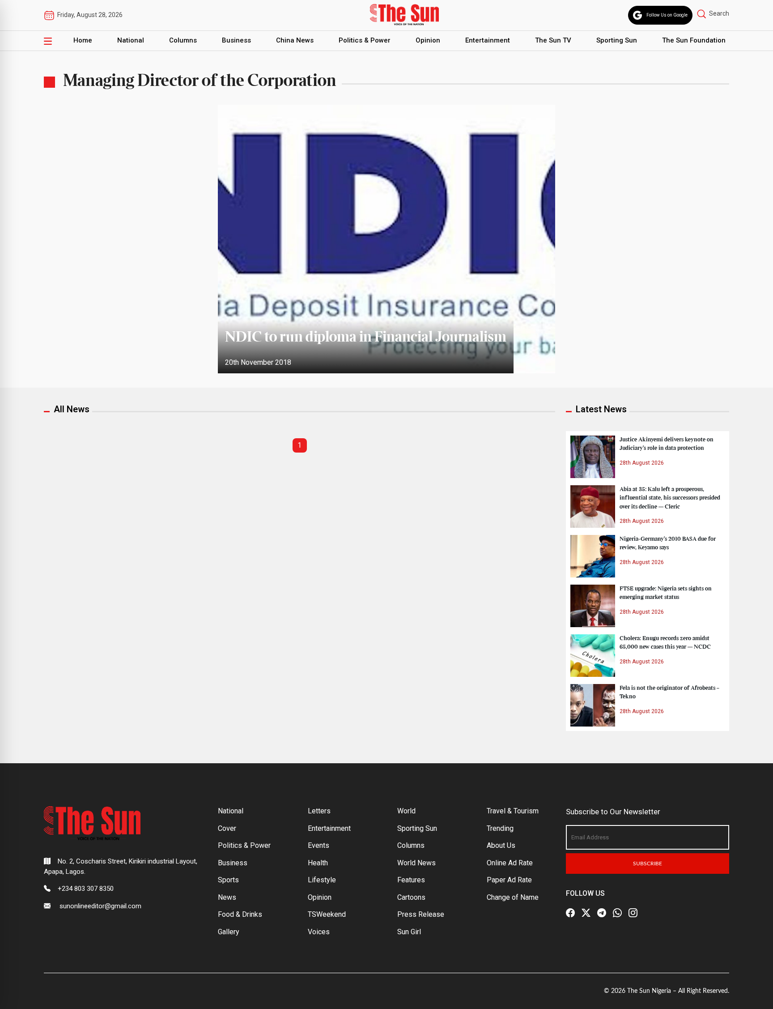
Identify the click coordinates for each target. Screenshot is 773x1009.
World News (416, 863)
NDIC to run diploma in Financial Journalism (365, 337)
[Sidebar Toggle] (48, 41)
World (406, 811)
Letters (319, 811)
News (227, 897)
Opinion (428, 40)
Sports (228, 880)
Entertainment (487, 40)
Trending (500, 828)
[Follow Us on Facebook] (570, 912)
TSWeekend (327, 914)
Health (318, 863)
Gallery (228, 932)
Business (236, 40)
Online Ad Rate (510, 863)
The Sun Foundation (694, 40)
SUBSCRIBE (647, 863)
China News (295, 40)
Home (82, 40)
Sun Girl (409, 932)
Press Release (420, 914)
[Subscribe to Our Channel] (601, 912)
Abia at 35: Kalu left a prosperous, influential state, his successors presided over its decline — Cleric (670, 498)
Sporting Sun (616, 40)
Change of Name (513, 897)
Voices (319, 932)
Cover (227, 828)
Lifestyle (322, 880)
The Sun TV (553, 40)
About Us (501, 845)
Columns (183, 40)
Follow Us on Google (667, 15)
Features (411, 880)
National (130, 40)
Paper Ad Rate (509, 880)
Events (318, 845)
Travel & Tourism (513, 811)
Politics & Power (365, 40)
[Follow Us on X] (586, 912)
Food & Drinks (240, 914)
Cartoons (411, 897)
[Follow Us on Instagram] (633, 912)
